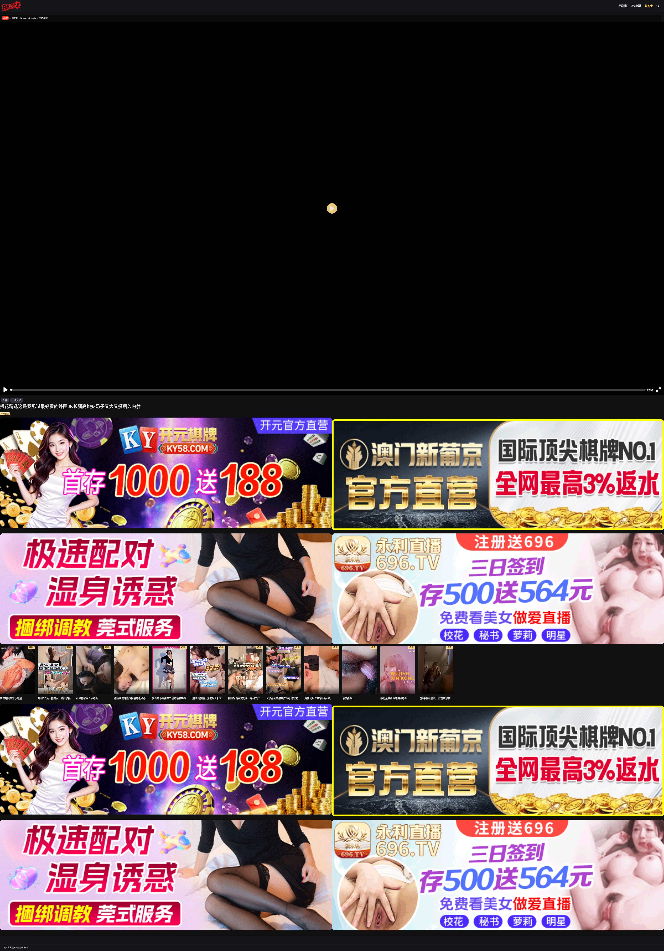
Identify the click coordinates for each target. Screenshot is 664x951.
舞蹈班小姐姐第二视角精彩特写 (169, 698)
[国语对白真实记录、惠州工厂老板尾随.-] (245, 670)
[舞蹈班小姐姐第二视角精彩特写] (169, 670)
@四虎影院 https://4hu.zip (15, 947)
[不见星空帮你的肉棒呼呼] (397, 670)
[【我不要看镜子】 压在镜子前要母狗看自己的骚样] (435, 670)
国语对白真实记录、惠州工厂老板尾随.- (245, 698)
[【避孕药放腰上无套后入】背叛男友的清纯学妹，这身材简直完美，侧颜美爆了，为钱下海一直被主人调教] (207, 670)
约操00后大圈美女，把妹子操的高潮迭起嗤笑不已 (55, 698)
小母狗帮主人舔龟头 (87, 698)
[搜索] (658, 6)
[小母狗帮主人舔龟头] (93, 670)
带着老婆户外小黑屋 (11, 698)
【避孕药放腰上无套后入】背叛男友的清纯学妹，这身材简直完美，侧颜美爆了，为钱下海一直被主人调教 (207, 698)
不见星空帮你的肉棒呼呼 (393, 698)
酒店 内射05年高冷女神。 (318, 698)
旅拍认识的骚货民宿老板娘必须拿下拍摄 (131, 698)
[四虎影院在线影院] (11, 6)
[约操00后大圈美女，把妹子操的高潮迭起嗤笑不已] (55, 670)
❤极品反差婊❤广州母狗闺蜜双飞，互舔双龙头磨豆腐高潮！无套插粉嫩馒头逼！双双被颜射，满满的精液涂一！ (283, 698)
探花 (5, 400)
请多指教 (347, 698)
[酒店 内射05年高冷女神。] (321, 670)
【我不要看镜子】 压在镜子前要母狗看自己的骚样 (435, 698)
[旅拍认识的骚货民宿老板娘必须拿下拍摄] (131, 670)
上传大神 (16, 400)
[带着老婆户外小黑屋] (17, 670)
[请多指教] (359, 670)
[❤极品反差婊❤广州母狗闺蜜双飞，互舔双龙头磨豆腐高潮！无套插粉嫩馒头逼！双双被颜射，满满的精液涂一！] (283, 670)
